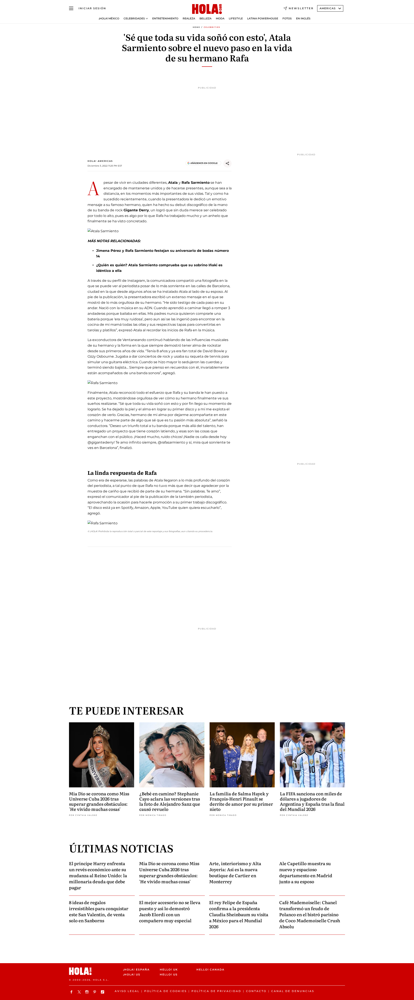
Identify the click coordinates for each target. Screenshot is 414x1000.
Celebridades (134, 18)
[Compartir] (227, 163)
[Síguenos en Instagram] (87, 992)
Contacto (256, 991)
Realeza (189, 18)
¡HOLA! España (136, 969)
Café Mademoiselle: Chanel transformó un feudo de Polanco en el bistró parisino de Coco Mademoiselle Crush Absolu (309, 914)
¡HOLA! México (109, 18)
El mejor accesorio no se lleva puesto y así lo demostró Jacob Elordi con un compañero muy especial (169, 911)
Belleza (205, 18)
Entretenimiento (165, 18)
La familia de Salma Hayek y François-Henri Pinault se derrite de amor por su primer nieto (241, 801)
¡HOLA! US (131, 974)
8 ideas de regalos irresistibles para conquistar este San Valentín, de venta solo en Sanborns (98, 911)
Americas (328, 8)
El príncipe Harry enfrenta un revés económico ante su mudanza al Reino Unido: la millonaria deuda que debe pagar (98, 875)
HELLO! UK (169, 969)
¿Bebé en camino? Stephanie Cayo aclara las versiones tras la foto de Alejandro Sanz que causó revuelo (169, 801)
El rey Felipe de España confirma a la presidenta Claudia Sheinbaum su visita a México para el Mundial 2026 (238, 914)
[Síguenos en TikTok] (103, 992)
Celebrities (212, 27)
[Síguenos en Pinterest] (95, 992)
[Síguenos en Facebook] (72, 992)
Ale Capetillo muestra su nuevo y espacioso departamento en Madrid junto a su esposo (305, 872)
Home (196, 27)
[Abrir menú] (71, 8)
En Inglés (303, 18)
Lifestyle (236, 18)
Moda (220, 18)
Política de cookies (165, 991)
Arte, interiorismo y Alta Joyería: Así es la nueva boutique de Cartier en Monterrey (235, 872)
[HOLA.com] (207, 9)
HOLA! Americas (100, 161)
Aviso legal (127, 991)
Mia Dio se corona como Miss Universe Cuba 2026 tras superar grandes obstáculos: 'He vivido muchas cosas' (99, 801)
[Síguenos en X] (80, 992)
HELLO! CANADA (210, 969)
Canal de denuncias (292, 991)
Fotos (287, 18)
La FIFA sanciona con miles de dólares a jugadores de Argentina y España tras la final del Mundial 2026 (312, 801)
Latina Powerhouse (262, 18)
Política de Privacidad (216, 991)
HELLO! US (169, 974)
